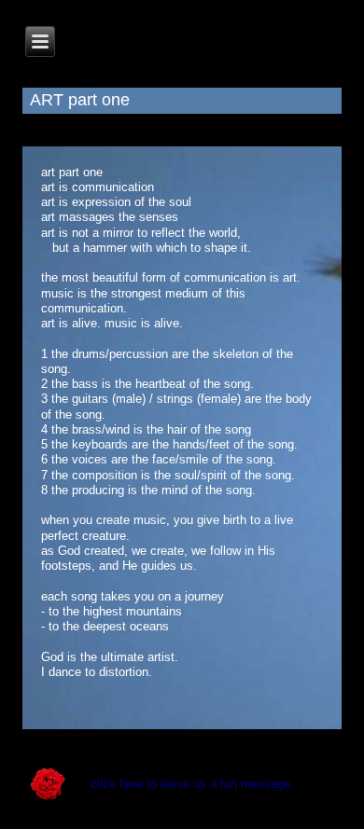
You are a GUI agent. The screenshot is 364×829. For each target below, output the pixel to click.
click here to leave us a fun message (190, 784)
